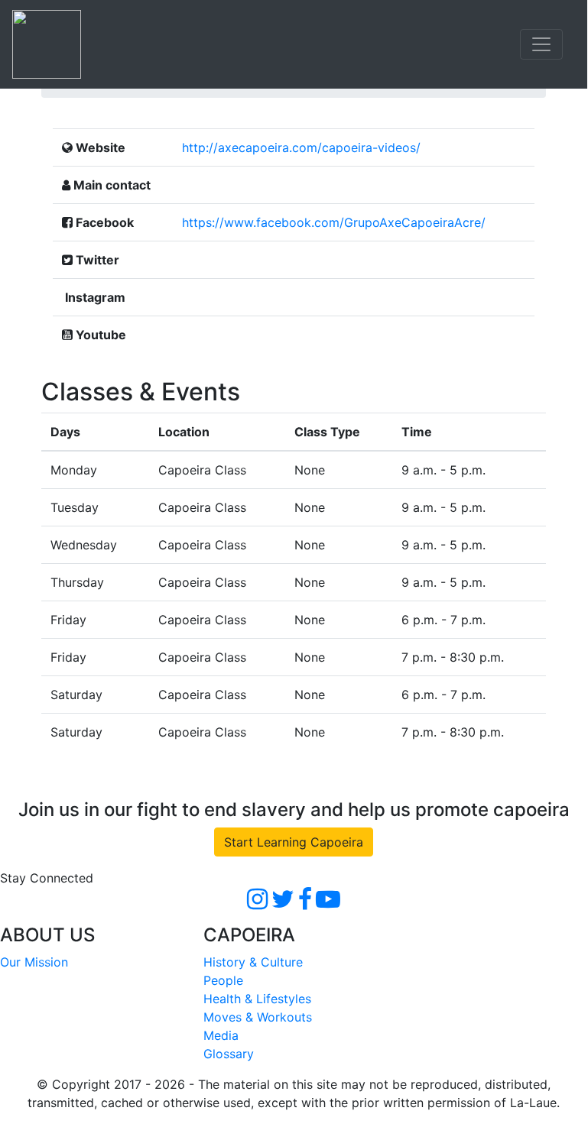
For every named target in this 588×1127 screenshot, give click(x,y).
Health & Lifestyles (257, 998)
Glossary (228, 1053)
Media (221, 1035)
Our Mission (34, 962)
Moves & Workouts (257, 1017)
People (223, 980)
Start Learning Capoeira (293, 842)
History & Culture (253, 962)
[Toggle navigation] (541, 44)
